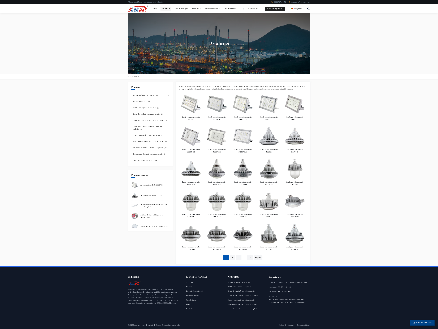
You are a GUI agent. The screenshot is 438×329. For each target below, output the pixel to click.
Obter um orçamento (274, 8)
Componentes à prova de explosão (146, 160)
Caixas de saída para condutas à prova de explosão (147, 128)
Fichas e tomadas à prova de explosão (147, 135)
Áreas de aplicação (181, 8)
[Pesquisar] (308, 8)
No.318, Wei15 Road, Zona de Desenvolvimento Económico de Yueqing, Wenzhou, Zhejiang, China (287, 301)
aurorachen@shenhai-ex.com (300, 2)
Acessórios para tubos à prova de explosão (150, 148)
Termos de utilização (303, 325)
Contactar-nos (253, 8)
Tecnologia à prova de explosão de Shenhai (147, 325)
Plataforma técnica (211, 8)
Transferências (229, 8)
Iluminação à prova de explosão (146, 95)
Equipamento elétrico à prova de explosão (149, 154)
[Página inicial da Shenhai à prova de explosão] (153, 283)
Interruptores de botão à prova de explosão (150, 141)
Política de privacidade (286, 325)
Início (155, 8)
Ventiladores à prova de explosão (146, 108)
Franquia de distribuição (194, 291)
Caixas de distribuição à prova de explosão (150, 120)
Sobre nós (195, 8)
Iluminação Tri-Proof (141, 101)
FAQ (242, 8)
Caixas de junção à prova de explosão (148, 114)
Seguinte (258, 258)
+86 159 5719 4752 (279, 2)
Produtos (165, 8)
